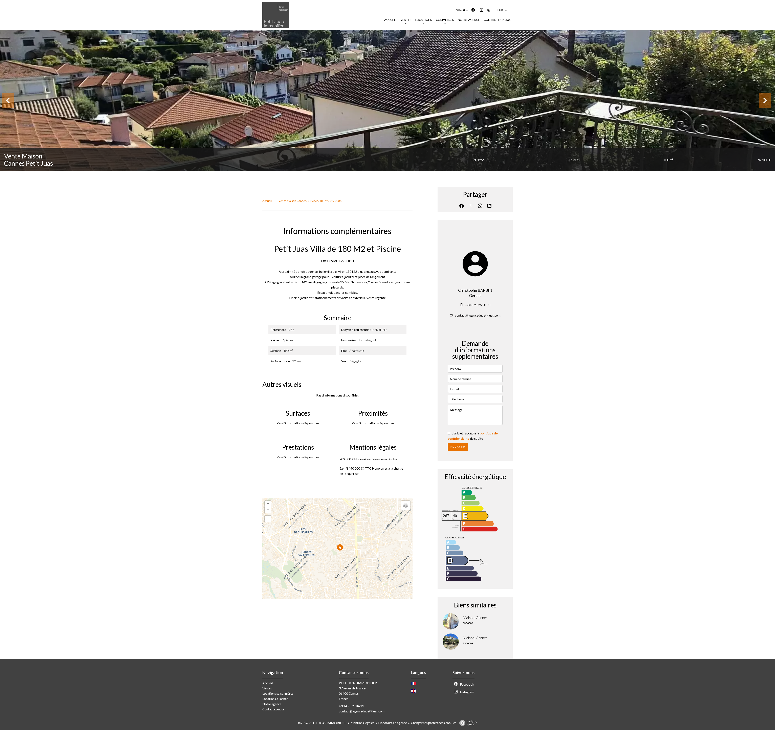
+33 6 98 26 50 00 (477, 305)
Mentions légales (362, 723)
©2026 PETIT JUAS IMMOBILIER (322, 723)
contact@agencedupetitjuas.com (478, 315)
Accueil (267, 200)
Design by (472, 723)
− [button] (268, 509)
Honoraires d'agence (392, 723)
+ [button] (268, 503)
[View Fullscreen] (268, 519)
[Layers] (405, 505)
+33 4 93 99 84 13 (351, 706)
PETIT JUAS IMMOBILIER (358, 683)
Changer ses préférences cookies (433, 723)
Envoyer (457, 447)
